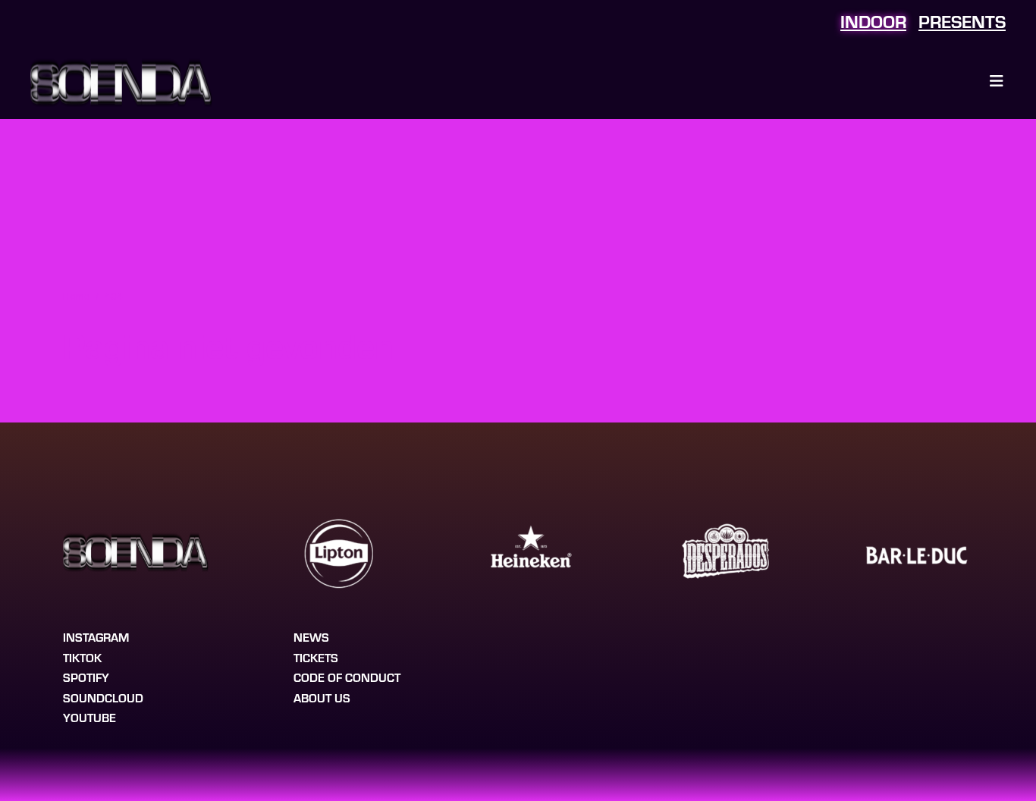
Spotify (86, 677)
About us (322, 697)
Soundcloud (103, 697)
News (311, 637)
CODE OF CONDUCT (347, 677)
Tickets (316, 657)
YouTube (89, 717)
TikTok (82, 657)
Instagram (96, 637)
